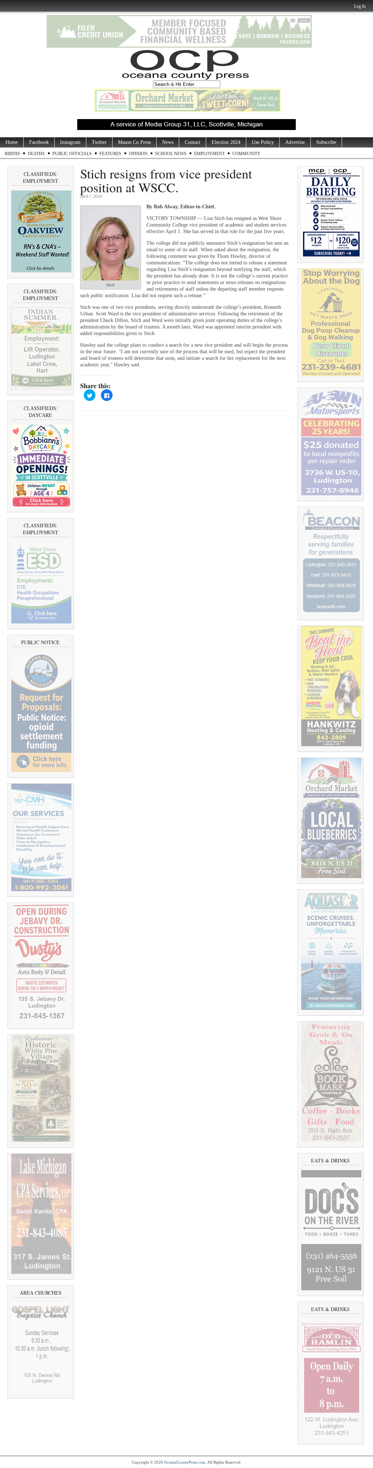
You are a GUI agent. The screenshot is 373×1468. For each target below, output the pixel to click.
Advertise (295, 142)
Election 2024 (226, 142)
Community (246, 153)
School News (170, 153)
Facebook (39, 142)
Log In (360, 6)
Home (11, 142)
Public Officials (72, 153)
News (167, 142)
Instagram (70, 142)
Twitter (99, 142)
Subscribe (326, 142)
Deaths (36, 153)
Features (110, 153)
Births (12, 153)
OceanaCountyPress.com (184, 1462)
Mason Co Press (134, 142)
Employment (209, 153)
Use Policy (263, 142)
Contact (192, 142)
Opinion (138, 153)
